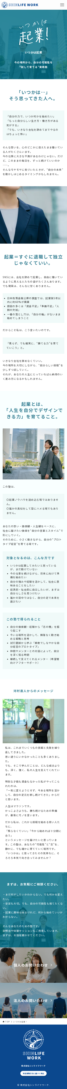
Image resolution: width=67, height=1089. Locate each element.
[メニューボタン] (62, 5)
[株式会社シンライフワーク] (19, 5)
